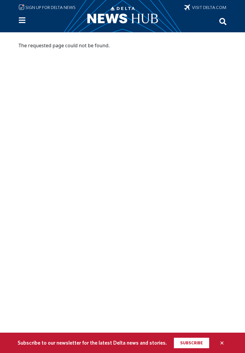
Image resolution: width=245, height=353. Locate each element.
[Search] (222, 21)
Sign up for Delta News (50, 7)
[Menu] (22, 20)
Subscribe (191, 342)
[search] (222, 21)
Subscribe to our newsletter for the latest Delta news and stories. (92, 343)
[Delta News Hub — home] (122, 16)
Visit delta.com (208, 7)
